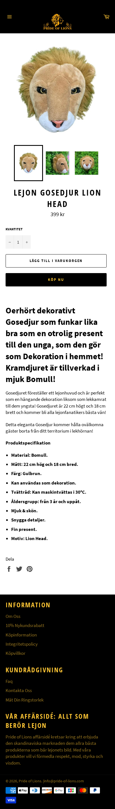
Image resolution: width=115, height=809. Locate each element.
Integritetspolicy (22, 644)
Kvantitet (14, 229)
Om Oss (13, 616)
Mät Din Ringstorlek (25, 700)
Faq (9, 681)
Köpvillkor (15, 653)
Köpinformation (21, 635)
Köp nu (56, 279)
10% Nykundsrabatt (25, 625)
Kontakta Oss (19, 690)
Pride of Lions (30, 781)
